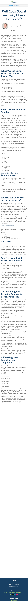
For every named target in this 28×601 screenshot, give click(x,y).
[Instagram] (17, 594)
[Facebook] (10, 594)
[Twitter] (13, 594)
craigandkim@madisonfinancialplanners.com (14, 592)
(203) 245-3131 (15, 583)
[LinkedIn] (15, 594)
